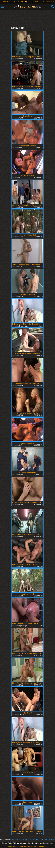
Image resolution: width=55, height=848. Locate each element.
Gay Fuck (39, 839)
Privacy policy (41, 846)
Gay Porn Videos (17, 839)
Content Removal (23, 846)
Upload (33, 846)
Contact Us (12, 846)
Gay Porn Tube (30, 839)
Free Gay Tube (49, 839)
